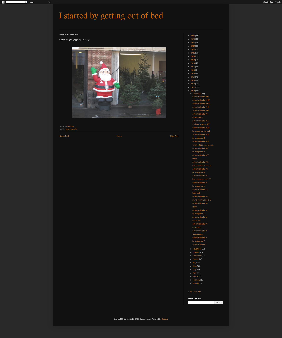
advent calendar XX (200, 114)
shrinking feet (197, 234)
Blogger (165, 319)
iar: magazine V (198, 186)
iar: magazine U (198, 214)
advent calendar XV (200, 148)
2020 (193, 56)
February (196, 280)
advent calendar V (199, 217)
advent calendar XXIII (200, 104)
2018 (193, 63)
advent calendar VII (200, 203)
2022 (193, 50)
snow (194, 207)
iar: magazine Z (198, 138)
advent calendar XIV (200, 155)
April (195, 273)
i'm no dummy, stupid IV (201, 200)
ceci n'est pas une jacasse (202, 145)
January (196, 283)
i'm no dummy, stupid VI (201, 166)
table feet (196, 193)
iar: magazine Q (198, 241)
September (197, 256)
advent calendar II (199, 238)
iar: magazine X (198, 172)
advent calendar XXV (200, 97)
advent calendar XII (200, 169)
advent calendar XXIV (201, 100)
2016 (193, 70)
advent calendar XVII (200, 134)
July (194, 263)
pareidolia (196, 227)
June (195, 266)
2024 (193, 43)
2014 (193, 77)
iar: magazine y (198, 152)
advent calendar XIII (200, 162)
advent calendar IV (199, 224)
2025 (193, 39)
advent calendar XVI (200, 141)
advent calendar (71, 129)
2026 (193, 36)
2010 (193, 91)
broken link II (197, 117)
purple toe (196, 221)
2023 (193, 46)
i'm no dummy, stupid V (201, 179)
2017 (193, 67)
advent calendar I (199, 245)
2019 (193, 60)
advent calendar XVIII (200, 128)
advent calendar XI (199, 176)
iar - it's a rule (195, 292)
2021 (193, 53)
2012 (193, 84)
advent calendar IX (199, 190)
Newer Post (64, 136)
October (196, 252)
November (197, 249)
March (195, 276)
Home (119, 136)
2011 (193, 87)
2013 (193, 80)
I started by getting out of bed (111, 15)
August (196, 259)
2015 (193, 73)
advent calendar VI (199, 210)
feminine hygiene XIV (200, 124)
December (197, 94)
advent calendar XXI (200, 111)
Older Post (174, 136)
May (195, 270)
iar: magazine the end (201, 131)
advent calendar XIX (200, 121)
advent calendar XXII (200, 107)
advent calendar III (199, 231)
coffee (194, 159)
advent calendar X (199, 183)
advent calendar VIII (200, 196)
